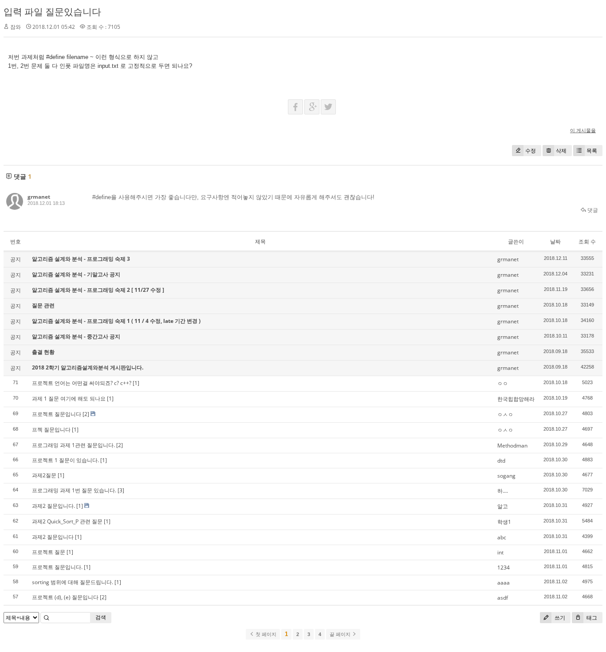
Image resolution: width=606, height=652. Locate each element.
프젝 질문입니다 (51, 429)
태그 (591, 617)
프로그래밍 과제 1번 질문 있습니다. (74, 490)
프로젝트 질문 (48, 552)
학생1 (504, 522)
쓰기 (559, 617)
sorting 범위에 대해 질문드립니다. (72, 582)
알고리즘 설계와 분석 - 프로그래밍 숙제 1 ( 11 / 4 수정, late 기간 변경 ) (116, 321)
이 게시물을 (583, 130)
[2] (86, 414)
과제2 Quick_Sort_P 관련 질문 (67, 521)
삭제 (561, 150)
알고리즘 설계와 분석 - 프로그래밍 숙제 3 (81, 259)
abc (501, 537)
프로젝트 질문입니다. (57, 567)
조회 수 (587, 241)
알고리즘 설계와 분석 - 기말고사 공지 (76, 274)
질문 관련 (43, 305)
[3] (121, 490)
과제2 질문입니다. (53, 506)
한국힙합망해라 (516, 399)
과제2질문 (44, 475)
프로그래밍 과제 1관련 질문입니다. (73, 445)
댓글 (592, 210)
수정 (530, 150)
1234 (503, 567)
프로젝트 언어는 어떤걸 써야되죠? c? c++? (81, 383)
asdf (502, 597)
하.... (502, 491)
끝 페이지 (341, 634)
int (500, 552)
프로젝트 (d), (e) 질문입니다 (65, 597)
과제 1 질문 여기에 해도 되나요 (69, 398)
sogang (506, 475)
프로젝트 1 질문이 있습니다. (65, 460)
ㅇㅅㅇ (505, 414)
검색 (100, 617)
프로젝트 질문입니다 (56, 414)
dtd (501, 460)
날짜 (555, 241)
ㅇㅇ (502, 383)
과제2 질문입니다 (53, 537)
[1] (136, 383)
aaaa (503, 582)
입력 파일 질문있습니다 (52, 11)
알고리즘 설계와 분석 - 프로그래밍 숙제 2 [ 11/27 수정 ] (98, 290)
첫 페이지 (265, 634)
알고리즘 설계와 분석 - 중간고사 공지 (76, 336)
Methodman (512, 445)
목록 (591, 150)
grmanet (39, 196)
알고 (502, 506)
